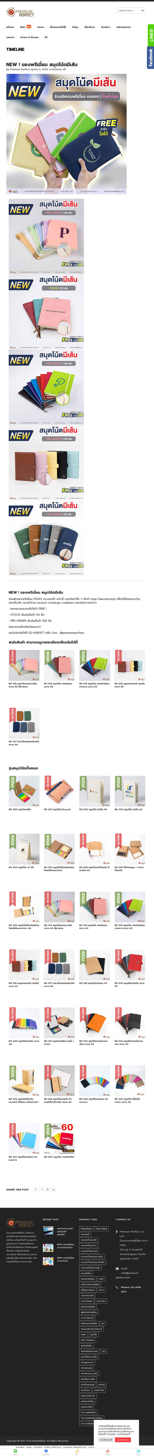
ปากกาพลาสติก (87, 1295)
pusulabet (20, 1447)
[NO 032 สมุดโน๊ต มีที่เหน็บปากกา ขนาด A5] (126, 1093)
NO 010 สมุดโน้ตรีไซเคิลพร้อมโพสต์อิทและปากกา (59, 869)
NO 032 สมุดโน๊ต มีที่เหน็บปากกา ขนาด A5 (127, 1101)
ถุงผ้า (101, 1278)
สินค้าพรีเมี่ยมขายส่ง (89, 1351)
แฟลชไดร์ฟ (99, 1390)
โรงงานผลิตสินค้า (88, 1412)
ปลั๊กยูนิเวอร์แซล (87, 1290)
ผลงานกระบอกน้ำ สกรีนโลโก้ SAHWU (65, 1231)
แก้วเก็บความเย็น (88, 1379)
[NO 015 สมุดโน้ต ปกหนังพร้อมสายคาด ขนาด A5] (91, 678)
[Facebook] (35, 1189)
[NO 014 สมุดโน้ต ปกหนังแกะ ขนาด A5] (56, 678)
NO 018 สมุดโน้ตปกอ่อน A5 (93, 983)
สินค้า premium (87, 1340)
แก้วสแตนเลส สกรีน (89, 1373)
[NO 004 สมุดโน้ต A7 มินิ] (24, 861)
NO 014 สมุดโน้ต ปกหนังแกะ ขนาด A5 (58, 685)
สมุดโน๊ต (93, 1334)
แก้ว (104, 1351)
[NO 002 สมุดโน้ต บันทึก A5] (95, 803)
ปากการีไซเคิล (86, 1301)
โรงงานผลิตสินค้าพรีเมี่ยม (92, 1418)
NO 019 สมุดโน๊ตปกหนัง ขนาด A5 (130, 985)
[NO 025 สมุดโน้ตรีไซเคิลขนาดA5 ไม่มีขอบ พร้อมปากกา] (21, 1093)
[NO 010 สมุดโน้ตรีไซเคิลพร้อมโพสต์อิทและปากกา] (59, 861)
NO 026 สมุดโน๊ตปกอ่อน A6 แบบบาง (93, 1101)
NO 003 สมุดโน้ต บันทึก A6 (128, 809)
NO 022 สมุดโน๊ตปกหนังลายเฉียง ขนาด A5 (93, 1043)
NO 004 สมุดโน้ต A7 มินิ (21, 867)
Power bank (101, 1228)
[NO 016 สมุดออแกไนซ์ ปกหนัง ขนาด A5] (126, 678)
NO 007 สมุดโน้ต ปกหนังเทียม (59, 1157)
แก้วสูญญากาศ (87, 1362)
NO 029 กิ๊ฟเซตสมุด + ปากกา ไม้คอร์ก (129, 869)
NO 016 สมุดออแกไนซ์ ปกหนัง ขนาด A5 (130, 685)
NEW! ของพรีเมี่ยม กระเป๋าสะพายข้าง (65, 1246)
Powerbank (86, 1228)
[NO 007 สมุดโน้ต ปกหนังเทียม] (59, 1151)
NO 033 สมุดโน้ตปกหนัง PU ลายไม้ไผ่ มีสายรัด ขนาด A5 (58, 1101)
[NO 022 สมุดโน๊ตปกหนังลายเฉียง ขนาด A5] (91, 1035)
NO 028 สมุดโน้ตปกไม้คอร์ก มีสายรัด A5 (94, 869)
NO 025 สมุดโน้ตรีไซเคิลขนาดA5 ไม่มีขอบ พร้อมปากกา (23, 1101)
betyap (29, 1447)
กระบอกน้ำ (85, 1234)
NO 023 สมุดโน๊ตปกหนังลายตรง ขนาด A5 (129, 1043)
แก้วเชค (101, 1384)
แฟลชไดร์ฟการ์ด (88, 1395)
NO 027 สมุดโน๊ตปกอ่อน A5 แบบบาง (23, 1159)
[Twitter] (41, 1189)
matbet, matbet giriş (52, 1447)
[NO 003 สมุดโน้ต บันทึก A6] (126, 803)
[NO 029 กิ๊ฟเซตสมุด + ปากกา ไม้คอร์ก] (130, 861)
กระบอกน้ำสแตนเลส (89, 1251)
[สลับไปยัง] (46, 38)
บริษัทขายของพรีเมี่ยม (90, 1284)
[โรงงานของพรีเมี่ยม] (20, 12)
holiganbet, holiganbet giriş (74, 1447)
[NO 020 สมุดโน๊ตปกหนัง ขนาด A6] (21, 1035)
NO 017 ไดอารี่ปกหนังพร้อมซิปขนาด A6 (24, 743)
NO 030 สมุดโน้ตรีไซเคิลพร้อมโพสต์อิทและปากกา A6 (24, 927)
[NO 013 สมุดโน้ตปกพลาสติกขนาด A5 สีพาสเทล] (21, 678)
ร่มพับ (83, 1334)
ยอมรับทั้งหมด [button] (123, 1439)
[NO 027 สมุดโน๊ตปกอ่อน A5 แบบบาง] (21, 1151)
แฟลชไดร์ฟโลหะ (87, 1401)
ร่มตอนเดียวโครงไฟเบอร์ (91, 1329)
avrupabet (38, 1447)
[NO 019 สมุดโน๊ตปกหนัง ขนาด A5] (126, 977)
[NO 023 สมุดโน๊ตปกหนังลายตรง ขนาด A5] (126, 1035)
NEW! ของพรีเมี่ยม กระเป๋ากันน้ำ (65, 1260)
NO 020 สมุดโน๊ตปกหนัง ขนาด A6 (24, 1043)
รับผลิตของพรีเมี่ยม (89, 1323)
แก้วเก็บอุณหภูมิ (87, 1384)
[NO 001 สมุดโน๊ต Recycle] (59, 803)
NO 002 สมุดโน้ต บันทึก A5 (93, 809)
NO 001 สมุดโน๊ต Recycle (57, 809)
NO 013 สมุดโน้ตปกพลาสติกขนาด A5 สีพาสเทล (23, 685)
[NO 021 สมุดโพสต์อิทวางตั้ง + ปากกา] (56, 1035)
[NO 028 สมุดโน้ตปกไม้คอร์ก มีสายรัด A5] (95, 861)
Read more (28, 677)
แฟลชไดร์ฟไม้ (86, 1406)
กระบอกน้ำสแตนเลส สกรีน (92, 1256)
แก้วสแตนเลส (86, 1367)
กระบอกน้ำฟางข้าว (89, 1245)
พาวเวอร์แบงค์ (87, 1317)
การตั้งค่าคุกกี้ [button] (106, 1439)
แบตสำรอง (85, 1390)
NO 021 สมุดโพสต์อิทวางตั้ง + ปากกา (59, 1043)
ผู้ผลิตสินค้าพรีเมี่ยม (89, 1312)
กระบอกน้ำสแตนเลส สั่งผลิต (92, 1262)
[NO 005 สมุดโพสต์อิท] (24, 803)
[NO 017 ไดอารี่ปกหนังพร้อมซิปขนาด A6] (21, 736)
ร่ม (103, 1323)
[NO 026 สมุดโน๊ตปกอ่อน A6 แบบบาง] (91, 1093)
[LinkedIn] (53, 1189)
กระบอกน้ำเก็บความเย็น (90, 1267)
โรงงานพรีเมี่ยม (87, 1423)
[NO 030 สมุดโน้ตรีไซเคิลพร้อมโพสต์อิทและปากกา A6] (24, 919)
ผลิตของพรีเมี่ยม (88, 1306)
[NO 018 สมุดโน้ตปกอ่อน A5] (91, 977)
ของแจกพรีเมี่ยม (88, 1278)
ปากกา (101, 1290)
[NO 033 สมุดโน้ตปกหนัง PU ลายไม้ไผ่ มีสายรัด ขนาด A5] (56, 1093)
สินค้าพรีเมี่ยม (86, 1345)
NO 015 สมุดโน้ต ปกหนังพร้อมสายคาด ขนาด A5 (94, 685)
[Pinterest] (47, 1189)
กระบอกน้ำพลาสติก (89, 1239)
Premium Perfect (20, 69)
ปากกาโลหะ (101, 1301)
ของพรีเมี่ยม (86, 1273)
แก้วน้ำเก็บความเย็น (89, 1356)
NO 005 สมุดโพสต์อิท (20, 809)
